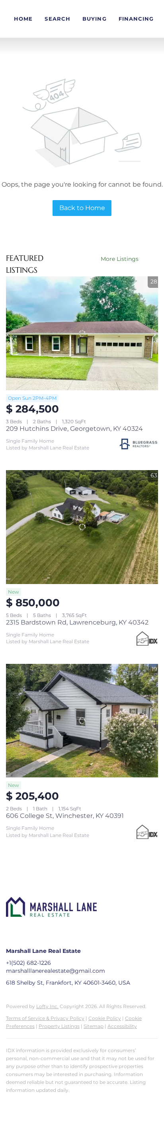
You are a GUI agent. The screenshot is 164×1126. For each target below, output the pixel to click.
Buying (94, 18)
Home (23, 18)
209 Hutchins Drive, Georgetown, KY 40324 (74, 428)
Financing (136, 18)
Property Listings (59, 1026)
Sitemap (93, 1026)
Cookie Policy (104, 1018)
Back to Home (82, 208)
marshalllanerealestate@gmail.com (55, 970)
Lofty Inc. (47, 1006)
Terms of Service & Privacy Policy (45, 1018)
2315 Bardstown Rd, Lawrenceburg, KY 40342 (77, 622)
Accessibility (122, 1026)
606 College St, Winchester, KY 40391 (65, 815)
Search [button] (57, 18)
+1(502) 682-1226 (28, 962)
